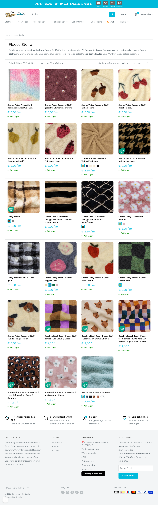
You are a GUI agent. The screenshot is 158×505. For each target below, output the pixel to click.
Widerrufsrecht (89, 453)
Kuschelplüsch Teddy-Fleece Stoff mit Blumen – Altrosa (61, 393)
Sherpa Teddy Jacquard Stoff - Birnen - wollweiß (22, 159)
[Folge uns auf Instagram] (67, 492)
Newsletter (86, 469)
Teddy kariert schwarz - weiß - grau (22, 279)
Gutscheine (96, 22)
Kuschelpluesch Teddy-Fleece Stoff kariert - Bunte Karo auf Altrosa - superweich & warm (132, 339)
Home (7, 35)
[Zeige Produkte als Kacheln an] (144, 63)
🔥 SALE (111, 22)
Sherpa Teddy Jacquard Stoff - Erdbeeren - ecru (59, 159)
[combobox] (69, 14)
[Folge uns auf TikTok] (77, 492)
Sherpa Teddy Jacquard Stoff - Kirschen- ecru (132, 106)
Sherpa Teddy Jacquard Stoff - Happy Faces (59, 279)
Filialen (122, 22)
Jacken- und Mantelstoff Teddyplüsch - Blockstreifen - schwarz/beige (58, 219)
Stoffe (8, 22)
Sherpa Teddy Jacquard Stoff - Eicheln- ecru (95, 106)
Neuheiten (23, 22)
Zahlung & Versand (90, 449)
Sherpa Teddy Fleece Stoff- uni (95, 392)
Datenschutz (87, 461)
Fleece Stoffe (18, 35)
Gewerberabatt (88, 465)
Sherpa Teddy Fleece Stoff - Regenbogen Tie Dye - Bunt (20, 106)
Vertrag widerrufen (93, 474)
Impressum (57, 442)
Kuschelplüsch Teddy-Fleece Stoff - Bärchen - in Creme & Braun (97, 337)
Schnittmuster (79, 22)
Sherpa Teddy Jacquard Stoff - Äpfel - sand (95, 279)
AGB (83, 457)
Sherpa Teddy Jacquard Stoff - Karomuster (132, 279)
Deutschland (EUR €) (15, 488)
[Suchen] (112, 14)
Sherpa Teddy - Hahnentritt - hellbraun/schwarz (131, 159)
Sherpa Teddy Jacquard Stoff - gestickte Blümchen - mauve (59, 106)
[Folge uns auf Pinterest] (72, 492)
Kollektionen (39, 22)
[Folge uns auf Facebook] (63, 492)
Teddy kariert (14, 216)
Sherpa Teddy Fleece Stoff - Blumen (131, 218)
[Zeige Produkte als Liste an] (148, 63)
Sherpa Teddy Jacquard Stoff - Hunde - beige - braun (22, 337)
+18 (102, 397)
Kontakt (56, 446)
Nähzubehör (58, 22)
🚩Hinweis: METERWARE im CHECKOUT (95, 443)
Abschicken (128, 475)
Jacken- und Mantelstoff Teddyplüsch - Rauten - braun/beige (93, 219)
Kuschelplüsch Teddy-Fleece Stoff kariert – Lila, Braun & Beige (61, 337)
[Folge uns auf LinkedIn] (81, 492)
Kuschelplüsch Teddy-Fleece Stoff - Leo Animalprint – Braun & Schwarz (24, 395)
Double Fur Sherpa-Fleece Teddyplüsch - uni (93, 159)
